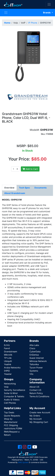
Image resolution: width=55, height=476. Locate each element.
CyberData (35, 351)
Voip (6, 386)
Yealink (7, 364)
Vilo (31, 374)
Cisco (32, 348)
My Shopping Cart (39, 422)
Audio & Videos (11, 399)
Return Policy (36, 393)
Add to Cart (31, 169)
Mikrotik (8, 354)
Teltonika (34, 364)
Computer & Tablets (14, 396)
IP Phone (32, 22)
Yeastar (8, 374)
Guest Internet (37, 358)
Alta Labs (34, 345)
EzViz (7, 345)
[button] (27, 55)
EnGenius (34, 354)
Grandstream (10, 351)
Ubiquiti (8, 361)
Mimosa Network (38, 361)
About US (34, 386)
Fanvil (7, 348)
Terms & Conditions (39, 396)
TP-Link (8, 358)
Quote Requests (12, 415)
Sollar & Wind (10, 393)
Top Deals (9, 412)
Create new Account (40, 412)
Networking (10, 383)
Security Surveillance (14, 390)
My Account (36, 419)
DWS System (23, 462)
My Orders (35, 415)
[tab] (9, 187)
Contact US (35, 390)
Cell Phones (10, 402)
